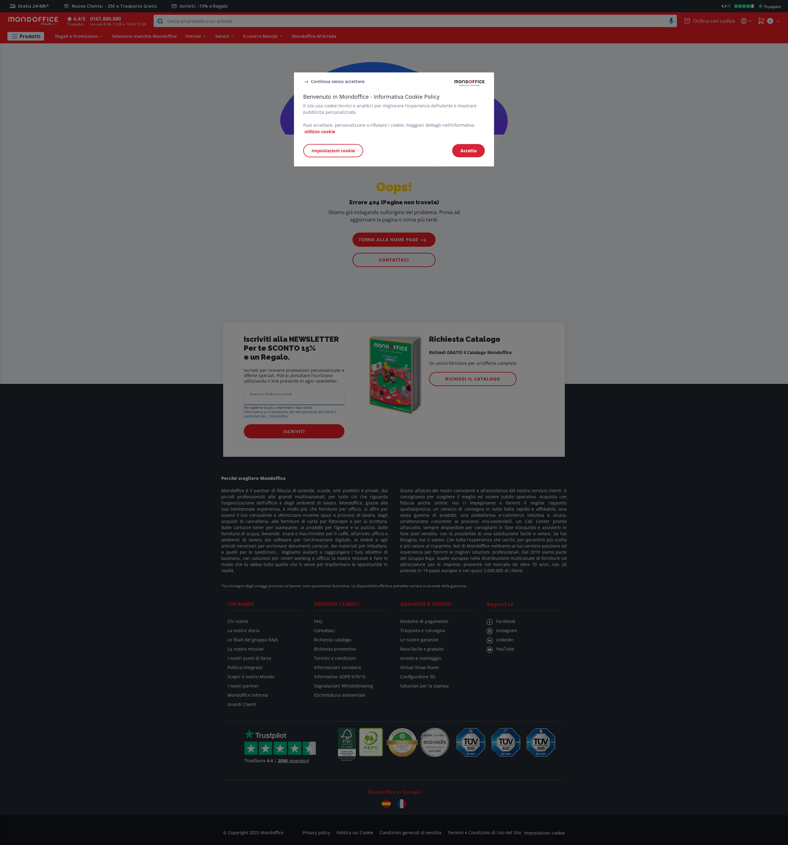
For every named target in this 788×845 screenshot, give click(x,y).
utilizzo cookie (319, 131)
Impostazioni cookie (333, 150)
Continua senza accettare (337, 81)
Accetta (468, 150)
